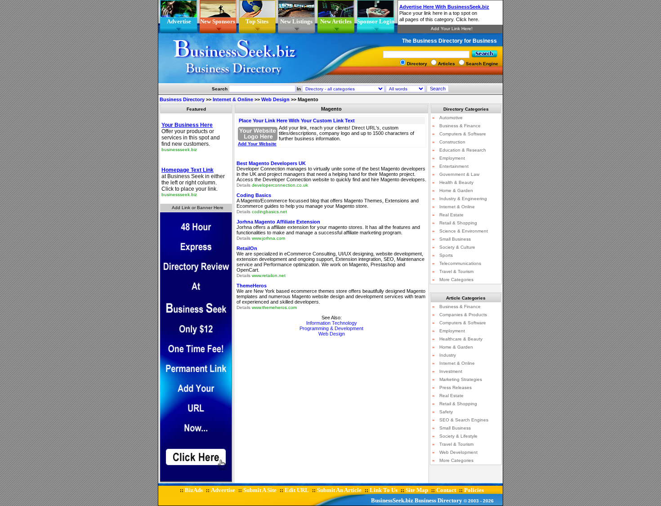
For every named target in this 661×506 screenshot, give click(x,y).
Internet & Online (233, 99)
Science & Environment (463, 230)
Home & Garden (456, 190)
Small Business (455, 239)
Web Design (275, 99)
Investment (450, 371)
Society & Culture (457, 247)
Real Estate (451, 214)
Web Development (458, 452)
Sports (446, 255)
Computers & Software (462, 133)
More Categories (456, 279)
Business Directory (182, 99)
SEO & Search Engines (463, 419)
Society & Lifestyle (458, 436)
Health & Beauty (456, 182)
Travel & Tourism (456, 271)
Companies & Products (463, 314)
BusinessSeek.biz (392, 500)
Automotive (451, 117)
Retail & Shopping (458, 222)
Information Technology (331, 323)
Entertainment (454, 166)
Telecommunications (460, 263)
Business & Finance (460, 125)
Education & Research (462, 150)
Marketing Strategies (460, 379)
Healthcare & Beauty (460, 338)
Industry (447, 355)
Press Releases (455, 387)
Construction (452, 141)
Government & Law (459, 174)
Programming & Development (331, 328)
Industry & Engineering (463, 198)
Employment (452, 158)
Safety (446, 411)
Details (243, 185)
